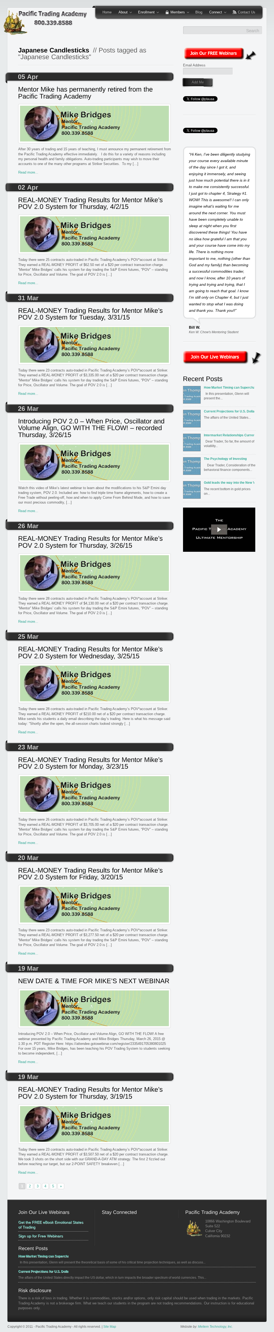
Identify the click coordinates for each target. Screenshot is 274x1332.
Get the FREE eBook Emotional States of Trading (50, 1224)
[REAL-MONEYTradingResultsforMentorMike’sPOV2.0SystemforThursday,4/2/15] (94, 203)
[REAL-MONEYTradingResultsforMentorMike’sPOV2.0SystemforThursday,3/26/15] (94, 542)
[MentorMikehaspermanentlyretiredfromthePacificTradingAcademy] (94, 93)
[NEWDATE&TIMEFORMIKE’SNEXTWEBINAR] (94, 981)
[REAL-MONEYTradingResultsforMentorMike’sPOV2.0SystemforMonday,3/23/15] (94, 763)
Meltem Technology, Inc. (215, 1326)
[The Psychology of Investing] (193, 467)
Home (107, 12)
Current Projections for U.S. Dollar (229, 411)
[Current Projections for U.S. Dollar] (193, 420)
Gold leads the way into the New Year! (229, 482)
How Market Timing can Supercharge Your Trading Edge (229, 387)
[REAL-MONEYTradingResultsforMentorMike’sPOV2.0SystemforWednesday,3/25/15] (94, 653)
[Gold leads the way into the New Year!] (193, 491)
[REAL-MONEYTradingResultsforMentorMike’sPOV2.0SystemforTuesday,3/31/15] (94, 314)
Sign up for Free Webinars (40, 1236)
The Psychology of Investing (225, 458)
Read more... (28, 172)
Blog (198, 12)
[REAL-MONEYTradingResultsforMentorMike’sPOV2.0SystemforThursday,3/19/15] (94, 1093)
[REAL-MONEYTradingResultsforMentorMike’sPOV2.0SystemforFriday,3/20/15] (94, 874)
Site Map (109, 1326)
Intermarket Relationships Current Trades (229, 435)
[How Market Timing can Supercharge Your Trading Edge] (193, 396)
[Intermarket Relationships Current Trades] (193, 444)
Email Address (194, 65)
